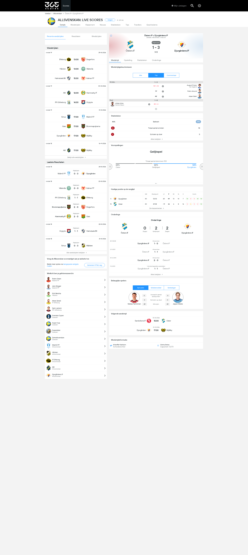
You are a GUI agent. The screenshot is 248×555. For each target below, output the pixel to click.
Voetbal (48, 13)
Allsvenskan (57, 13)
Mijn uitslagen (180, 6)
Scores (66, 6)
